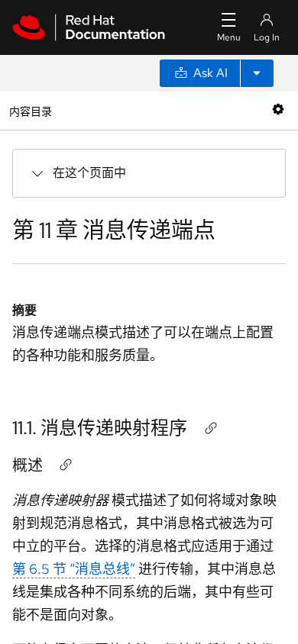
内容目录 (30, 110)
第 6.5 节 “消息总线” (73, 569)
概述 (27, 465)
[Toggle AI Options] (257, 73)
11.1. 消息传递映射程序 (99, 428)
